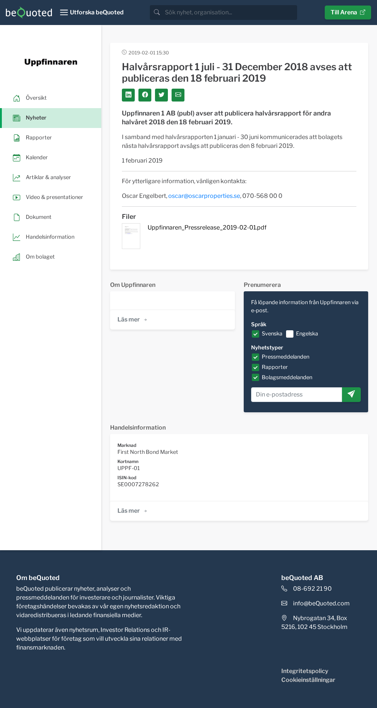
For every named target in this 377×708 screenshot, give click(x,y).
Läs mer (128, 319)
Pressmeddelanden (285, 356)
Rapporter (275, 367)
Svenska (272, 333)
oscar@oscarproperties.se (204, 195)
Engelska (307, 333)
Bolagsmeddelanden (287, 377)
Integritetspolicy (304, 671)
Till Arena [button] (344, 12)
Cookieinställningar (308, 679)
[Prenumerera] (351, 394)
